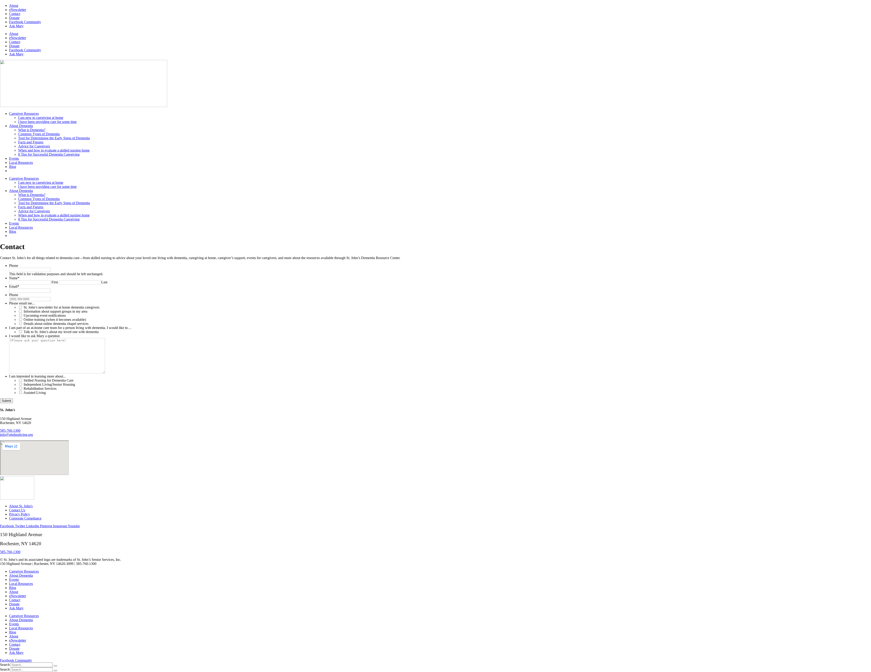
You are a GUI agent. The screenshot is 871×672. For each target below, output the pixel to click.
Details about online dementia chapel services (56, 324)
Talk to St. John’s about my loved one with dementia (61, 332)
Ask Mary (16, 26)
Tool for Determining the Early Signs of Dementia (54, 138)
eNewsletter (17, 10)
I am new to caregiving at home (40, 118)
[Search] (55, 666)
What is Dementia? (31, 130)
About (13, 5)
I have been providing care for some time (47, 122)
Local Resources (21, 162)
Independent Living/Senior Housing (49, 384)
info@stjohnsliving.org (16, 435)
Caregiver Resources (24, 113)
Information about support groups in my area (55, 311)
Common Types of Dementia (39, 134)
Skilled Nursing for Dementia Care (48, 380)
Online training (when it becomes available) (55, 319)
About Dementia (21, 126)
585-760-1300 (10, 430)
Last (104, 282)
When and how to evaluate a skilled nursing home (54, 150)
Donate (14, 18)
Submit (6, 400)
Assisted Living (34, 393)
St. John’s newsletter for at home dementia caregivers (61, 307)
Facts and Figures (30, 142)
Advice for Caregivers (34, 146)
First (54, 282)
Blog (12, 167)
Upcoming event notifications (45, 315)
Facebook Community (25, 22)
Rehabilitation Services (40, 388)
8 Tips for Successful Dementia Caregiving (49, 154)
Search (5, 665)
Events (14, 158)
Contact (14, 14)
